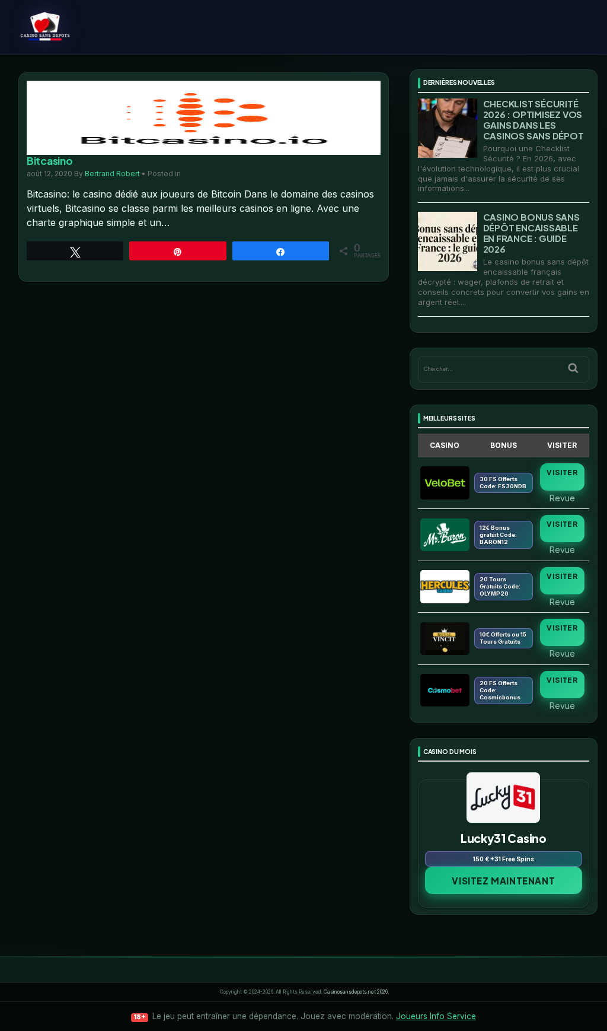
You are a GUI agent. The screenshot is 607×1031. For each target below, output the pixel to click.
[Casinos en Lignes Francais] (76, 27)
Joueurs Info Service (436, 1016)
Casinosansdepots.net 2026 (356, 992)
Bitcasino (50, 160)
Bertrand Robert (112, 173)
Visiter (562, 472)
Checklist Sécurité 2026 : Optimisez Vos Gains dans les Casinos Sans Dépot (533, 119)
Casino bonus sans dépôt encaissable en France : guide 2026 (531, 232)
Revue (562, 497)
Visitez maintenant (503, 880)
